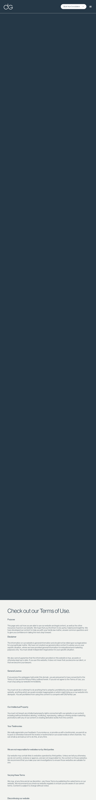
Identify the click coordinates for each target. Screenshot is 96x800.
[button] (90, 6)
